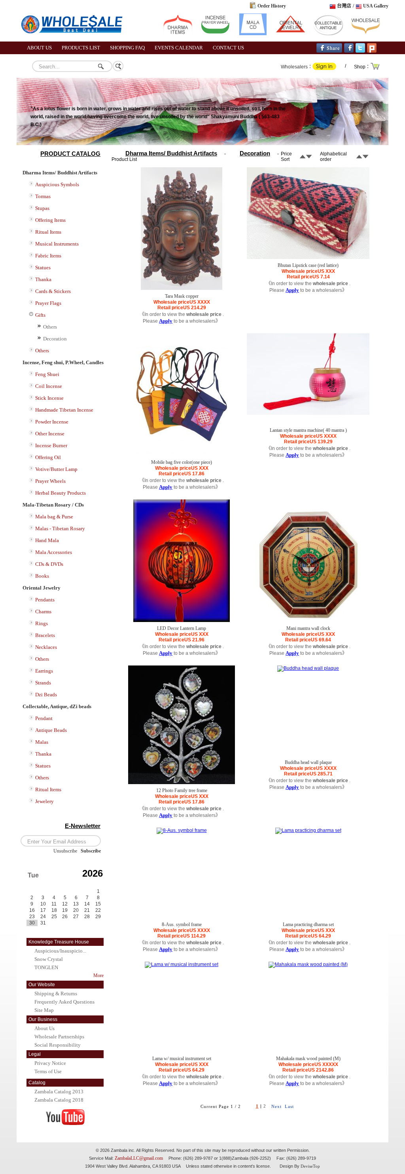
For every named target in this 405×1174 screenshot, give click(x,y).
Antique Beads (51, 730)
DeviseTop (310, 1166)
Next (276, 1106)
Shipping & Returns (55, 993)
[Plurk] (372, 51)
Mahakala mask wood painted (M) (308, 1058)
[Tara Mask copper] (181, 288)
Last (289, 1106)
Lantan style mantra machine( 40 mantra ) (308, 430)
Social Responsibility (57, 1045)
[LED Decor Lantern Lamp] (181, 620)
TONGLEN (46, 967)
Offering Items (50, 220)
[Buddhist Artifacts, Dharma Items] (178, 33)
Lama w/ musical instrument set (181, 1058)
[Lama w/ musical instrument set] (181, 964)
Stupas (42, 208)
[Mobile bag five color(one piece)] (181, 454)
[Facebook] (349, 51)
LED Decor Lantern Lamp (181, 628)
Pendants (45, 600)
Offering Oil (48, 457)
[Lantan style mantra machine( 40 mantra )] (308, 413)
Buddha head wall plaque (308, 762)
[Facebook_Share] (329, 51)
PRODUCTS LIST (81, 48)
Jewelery (44, 801)
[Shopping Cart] (375, 69)
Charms (43, 611)
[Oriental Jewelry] (290, 33)
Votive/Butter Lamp (56, 469)
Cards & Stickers (53, 291)
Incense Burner (51, 445)
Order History (271, 6)
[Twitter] (360, 51)
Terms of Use (48, 1071)
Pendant (44, 718)
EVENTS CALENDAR (179, 48)
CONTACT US (228, 48)
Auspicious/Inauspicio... (60, 951)
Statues (43, 267)
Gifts (40, 315)
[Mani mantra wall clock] (308, 620)
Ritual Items (48, 232)
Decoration (55, 339)
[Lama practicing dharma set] (308, 830)
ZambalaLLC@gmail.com (139, 1158)
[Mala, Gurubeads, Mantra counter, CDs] (253, 33)
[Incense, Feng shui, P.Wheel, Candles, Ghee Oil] (215, 33)
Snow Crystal (48, 959)
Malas (41, 742)
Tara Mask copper (182, 296)
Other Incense (49, 434)
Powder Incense (51, 422)
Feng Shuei (47, 374)
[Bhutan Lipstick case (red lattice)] (308, 257)
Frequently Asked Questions (64, 1002)
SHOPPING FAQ (127, 48)
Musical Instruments (57, 244)
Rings (41, 623)
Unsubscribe (65, 851)
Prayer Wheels (50, 481)
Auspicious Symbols (57, 184)
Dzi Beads (46, 695)
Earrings (44, 671)
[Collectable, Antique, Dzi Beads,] (328, 33)
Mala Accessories (53, 552)
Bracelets (45, 635)
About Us (44, 1028)
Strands (43, 683)
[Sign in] (324, 68)
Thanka (43, 279)
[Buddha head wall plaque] (308, 668)
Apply (165, 321)
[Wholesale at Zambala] (76, 40)
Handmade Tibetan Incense (64, 410)
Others (50, 327)
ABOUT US (39, 48)
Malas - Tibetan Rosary (60, 528)
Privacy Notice (50, 1063)
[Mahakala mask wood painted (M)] (308, 964)
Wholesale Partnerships (59, 1037)
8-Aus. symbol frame (182, 924)
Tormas (43, 196)
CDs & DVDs (49, 564)
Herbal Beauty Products (60, 493)
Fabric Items (48, 256)
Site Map (44, 1010)
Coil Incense (48, 386)
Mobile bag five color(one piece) (181, 462)
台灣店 (344, 6)
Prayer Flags (48, 303)
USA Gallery (375, 6)
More (98, 975)
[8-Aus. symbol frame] (182, 830)
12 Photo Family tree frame (181, 790)
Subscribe (91, 851)
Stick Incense (49, 398)
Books (42, 576)
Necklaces (46, 647)
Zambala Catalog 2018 (58, 1100)
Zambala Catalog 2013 (58, 1092)
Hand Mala (47, 540)
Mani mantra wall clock (308, 628)
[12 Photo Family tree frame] (181, 782)
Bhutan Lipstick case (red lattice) (308, 265)
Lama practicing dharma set (308, 924)
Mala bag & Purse (54, 517)
